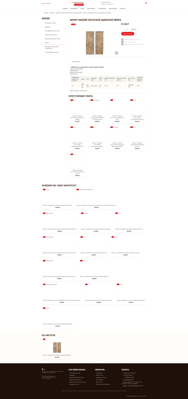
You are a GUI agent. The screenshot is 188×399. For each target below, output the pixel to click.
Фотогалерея (113, 8)
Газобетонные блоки (51, 35)
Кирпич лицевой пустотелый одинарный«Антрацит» (137, 117)
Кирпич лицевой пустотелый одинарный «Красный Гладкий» (117, 144)
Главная (64, 8)
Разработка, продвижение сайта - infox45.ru (136, 396)
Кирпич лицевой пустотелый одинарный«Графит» (97, 144)
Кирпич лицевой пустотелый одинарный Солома (125, 253)
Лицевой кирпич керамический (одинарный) (69, 13)
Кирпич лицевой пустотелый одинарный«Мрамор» (57, 324)
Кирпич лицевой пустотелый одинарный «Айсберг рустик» (97, 117)
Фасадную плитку (74, 384)
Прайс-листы (99, 375)
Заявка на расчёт (128, 33)
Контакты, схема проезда (103, 384)
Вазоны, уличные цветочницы (77, 382)
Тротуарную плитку (74, 373)
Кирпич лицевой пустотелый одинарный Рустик (77, 171)
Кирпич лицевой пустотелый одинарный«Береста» (77, 144)
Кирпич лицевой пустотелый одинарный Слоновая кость (59, 276)
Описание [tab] (76, 62)
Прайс (82, 8)
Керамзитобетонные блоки (52, 39)
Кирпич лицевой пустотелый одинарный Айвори (77, 117)
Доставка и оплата (101, 377)
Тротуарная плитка (50, 23)
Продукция (73, 8)
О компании (102, 8)
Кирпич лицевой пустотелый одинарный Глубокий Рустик (59, 253)
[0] (145, 3)
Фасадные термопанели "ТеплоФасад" (52, 47)
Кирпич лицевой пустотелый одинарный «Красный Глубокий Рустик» (96, 205)
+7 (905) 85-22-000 (129, 377)
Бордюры (47, 27)
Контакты (123, 8)
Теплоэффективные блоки (52, 31)
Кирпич (52, 13)
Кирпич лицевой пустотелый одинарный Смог (93, 253)
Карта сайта (99, 382)
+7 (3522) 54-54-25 (128, 375)
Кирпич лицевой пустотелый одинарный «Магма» (94, 276)
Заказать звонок (79, 4)
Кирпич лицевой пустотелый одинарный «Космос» (137, 144)
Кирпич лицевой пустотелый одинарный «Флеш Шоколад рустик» (62, 300)
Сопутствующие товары (51, 52)
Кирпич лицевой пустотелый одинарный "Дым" (117, 117)
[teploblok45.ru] (46, 3)
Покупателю (91, 8)
